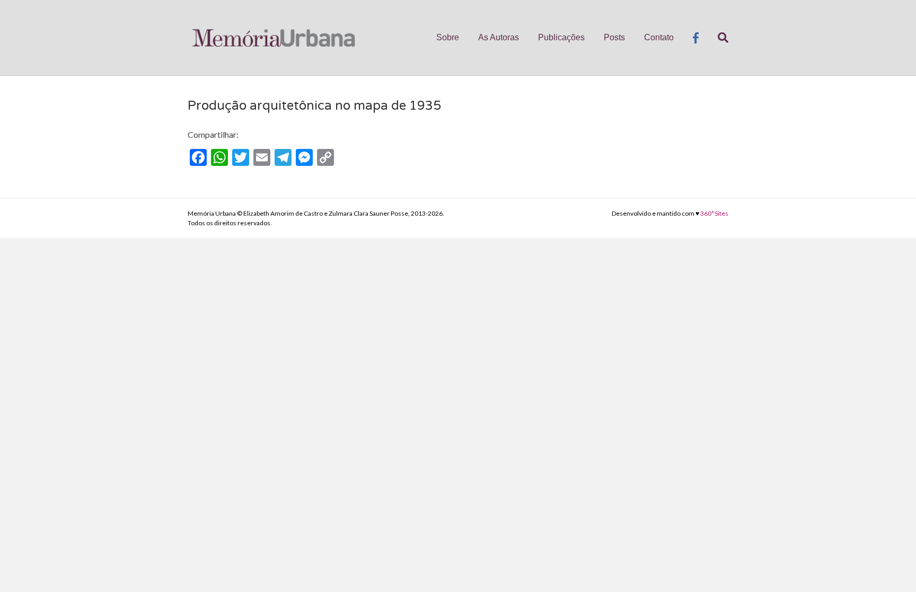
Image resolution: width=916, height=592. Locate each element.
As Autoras (498, 37)
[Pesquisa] (718, 37)
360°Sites (714, 213)
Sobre (447, 37)
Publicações (561, 37)
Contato (659, 37)
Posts (614, 37)
